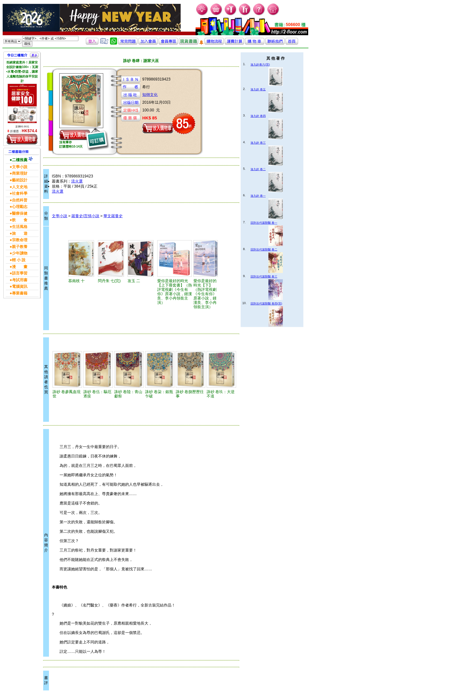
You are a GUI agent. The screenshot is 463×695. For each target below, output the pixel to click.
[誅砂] (67, 369)
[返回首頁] (292, 43)
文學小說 (59, 216)
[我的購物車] (216, 15)
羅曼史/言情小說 (85, 216)
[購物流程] (214, 43)
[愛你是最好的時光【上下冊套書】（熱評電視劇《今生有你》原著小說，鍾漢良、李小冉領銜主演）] (174, 258)
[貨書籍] (188, 43)
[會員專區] (168, 43)
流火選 (77, 181)
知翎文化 (150, 95)
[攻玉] (142, 258)
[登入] (92, 43)
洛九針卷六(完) (260, 64)
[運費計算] (234, 43)
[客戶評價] (104, 43)
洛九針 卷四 (258, 116)
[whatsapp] (113, 43)
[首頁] (273, 15)
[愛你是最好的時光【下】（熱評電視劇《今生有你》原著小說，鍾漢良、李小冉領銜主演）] (206, 258)
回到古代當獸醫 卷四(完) (266, 303)
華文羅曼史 (113, 216)
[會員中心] (245, 15)
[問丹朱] (112, 258)
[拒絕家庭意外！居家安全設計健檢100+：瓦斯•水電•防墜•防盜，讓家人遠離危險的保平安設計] (22, 103)
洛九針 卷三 (258, 142)
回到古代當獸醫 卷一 (264, 223)
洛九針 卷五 (258, 89)
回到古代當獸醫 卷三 (264, 276)
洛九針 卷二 (258, 169)
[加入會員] (230, 15)
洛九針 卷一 (258, 196)
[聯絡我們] (275, 43)
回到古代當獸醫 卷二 (264, 249)
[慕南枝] (82, 258)
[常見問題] (259, 15)
